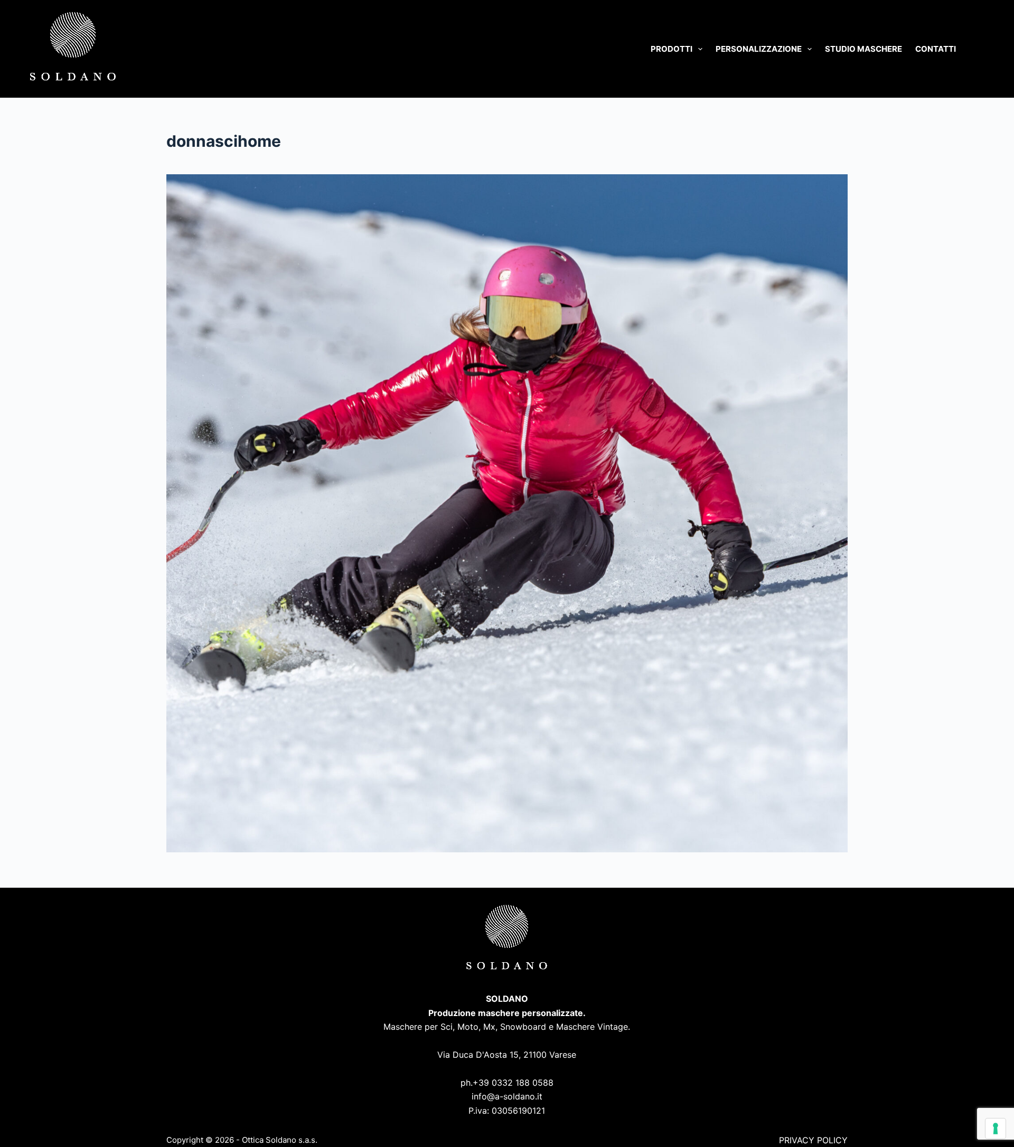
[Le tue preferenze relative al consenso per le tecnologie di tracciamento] (995, 1128)
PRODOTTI (671, 49)
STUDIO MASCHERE (863, 49)
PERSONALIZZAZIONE (759, 49)
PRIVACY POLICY (813, 1140)
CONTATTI (935, 49)
